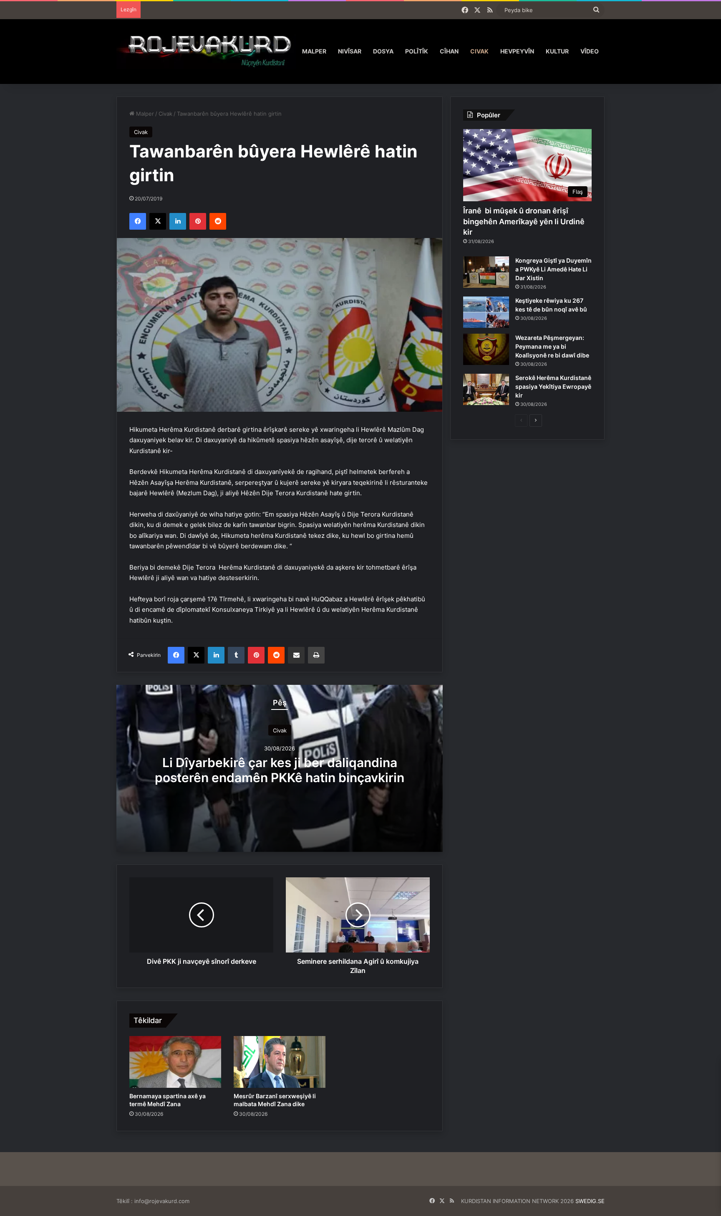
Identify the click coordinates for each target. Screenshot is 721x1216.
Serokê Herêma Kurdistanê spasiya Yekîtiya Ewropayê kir (553, 386)
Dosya (383, 51)
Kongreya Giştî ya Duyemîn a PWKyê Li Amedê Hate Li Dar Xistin (553, 269)
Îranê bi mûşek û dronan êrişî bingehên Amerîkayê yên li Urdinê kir (524, 221)
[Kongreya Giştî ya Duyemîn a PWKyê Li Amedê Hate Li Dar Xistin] (486, 272)
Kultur (557, 51)
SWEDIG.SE (590, 1201)
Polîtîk (416, 51)
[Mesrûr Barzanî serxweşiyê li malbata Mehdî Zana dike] (279, 1062)
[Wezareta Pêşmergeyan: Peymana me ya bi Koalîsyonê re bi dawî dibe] (486, 349)
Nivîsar (349, 51)
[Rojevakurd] (206, 51)
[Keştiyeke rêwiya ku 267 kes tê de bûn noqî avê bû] (486, 312)
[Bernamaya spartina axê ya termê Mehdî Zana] (175, 1062)
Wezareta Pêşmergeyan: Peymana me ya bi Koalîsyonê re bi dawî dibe (552, 346)
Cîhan (449, 51)
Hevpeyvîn (517, 51)
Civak (479, 51)
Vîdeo (589, 51)
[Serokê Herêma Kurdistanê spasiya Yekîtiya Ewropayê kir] (486, 389)
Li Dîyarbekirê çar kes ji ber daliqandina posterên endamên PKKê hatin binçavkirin (279, 770)
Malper (314, 51)
